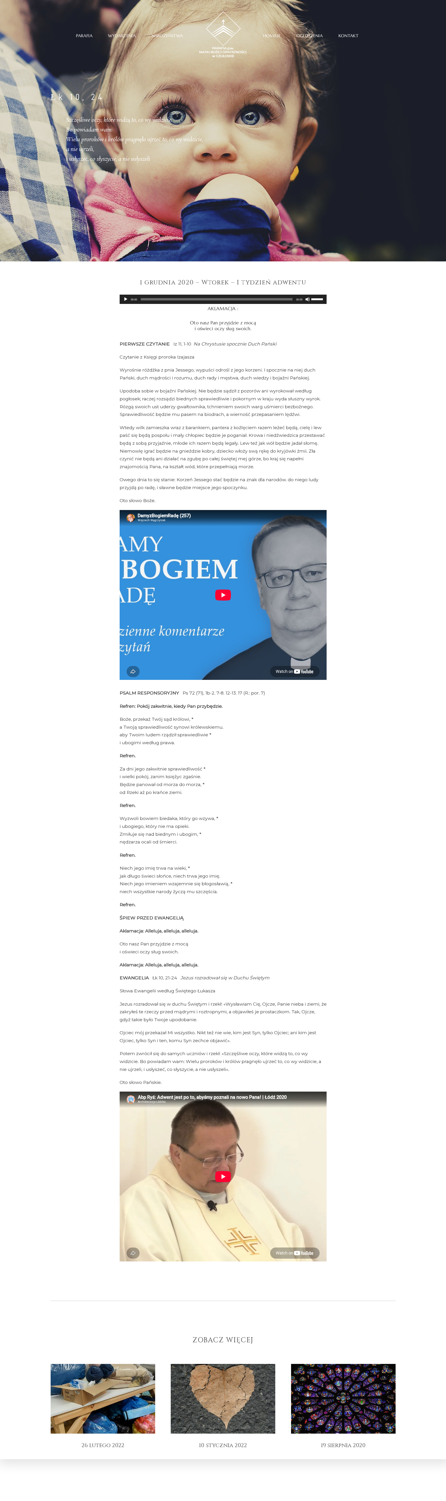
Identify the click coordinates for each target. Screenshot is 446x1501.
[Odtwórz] (125, 299)
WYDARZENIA (122, 35)
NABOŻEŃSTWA (167, 35)
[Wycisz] (307, 299)
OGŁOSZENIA (309, 35)
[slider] (317, 299)
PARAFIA (84, 35)
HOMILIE (272, 35)
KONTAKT (348, 35)
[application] (223, 299)
